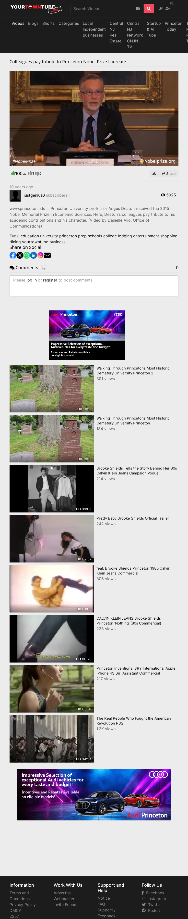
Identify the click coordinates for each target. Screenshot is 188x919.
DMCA (16, 910)
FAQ (101, 904)
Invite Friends (66, 904)
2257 (14, 916)
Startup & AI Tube (154, 29)
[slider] (23, 162)
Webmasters (65, 898)
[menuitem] (163, 162)
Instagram (155, 898)
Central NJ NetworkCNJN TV (135, 35)
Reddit (153, 910)
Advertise (62, 892)
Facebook (154, 892)
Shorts (48, 23)
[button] (23, 162)
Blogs (33, 23)
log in (31, 280)
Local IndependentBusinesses (94, 29)
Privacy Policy (23, 904)
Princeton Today (173, 26)
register (50, 280)
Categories (69, 23)
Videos (18, 23)
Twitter (153, 904)
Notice (104, 898)
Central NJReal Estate (116, 32)
